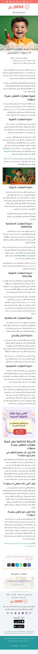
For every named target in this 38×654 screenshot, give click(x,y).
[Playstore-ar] (19, 625)
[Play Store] (7, 1)
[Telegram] (17, 565)
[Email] (13, 565)
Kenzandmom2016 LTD (27, 633)
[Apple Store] (10, 1)
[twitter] (14, 1)
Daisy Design (7, 633)
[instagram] (27, 1)
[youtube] (24, 1)
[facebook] (30, 1)
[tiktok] (20, 1)
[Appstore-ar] (19, 620)
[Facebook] (29, 565)
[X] (25, 565)
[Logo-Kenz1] (19, 4)
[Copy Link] (9, 565)
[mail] (8, 613)
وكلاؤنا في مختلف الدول (14, 356)
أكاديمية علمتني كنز (14, 109)
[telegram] (17, 1)
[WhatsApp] (21, 565)
